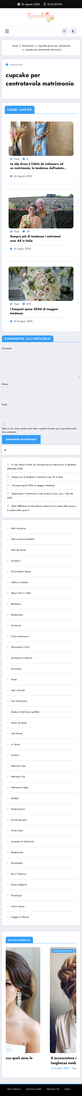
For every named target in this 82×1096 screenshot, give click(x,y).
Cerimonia (16, 625)
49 (28, 231)
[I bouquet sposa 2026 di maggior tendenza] (41, 283)
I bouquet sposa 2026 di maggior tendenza (34, 311)
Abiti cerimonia (18, 528)
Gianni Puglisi (35, 1068)
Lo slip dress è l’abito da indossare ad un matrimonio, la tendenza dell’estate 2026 (37, 166)
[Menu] (7, 31)
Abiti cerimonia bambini (23, 539)
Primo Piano (17, 830)
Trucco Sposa (17, 906)
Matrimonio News (19, 787)
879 (29, 304)
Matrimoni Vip (18, 776)
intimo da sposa (19, 722)
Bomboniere (17, 614)
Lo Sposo (15, 744)
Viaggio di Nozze (20, 917)
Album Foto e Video (21, 593)
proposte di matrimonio (22, 841)
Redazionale (17, 852)
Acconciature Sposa (21, 571)
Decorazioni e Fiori (20, 647)
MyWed (14, 798)
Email (4, 404)
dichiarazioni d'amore (21, 658)
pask (16, 159)
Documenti (16, 668)
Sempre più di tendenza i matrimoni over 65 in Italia (35, 238)
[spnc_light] (73, 31)
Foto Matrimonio (19, 701)
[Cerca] (64, 31)
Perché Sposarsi (19, 820)
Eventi (14, 679)
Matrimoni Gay (18, 766)
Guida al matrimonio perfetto (25, 712)
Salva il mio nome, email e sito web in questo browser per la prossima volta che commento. (39, 430)
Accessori (16, 561)
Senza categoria (19, 884)
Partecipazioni (18, 809)
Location (15, 755)
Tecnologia (16, 895)
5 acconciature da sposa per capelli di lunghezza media (37, 1060)
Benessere (16, 604)
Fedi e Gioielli (18, 690)
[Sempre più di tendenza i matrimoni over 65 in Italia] (41, 211)
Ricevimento (17, 863)
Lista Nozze (17, 733)
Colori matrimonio (20, 636)
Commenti (7, 348)
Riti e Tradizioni (18, 874)
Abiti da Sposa (18, 550)
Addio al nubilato (19, 582)
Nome (5, 384)
